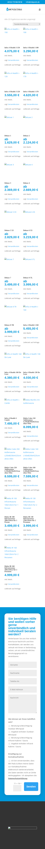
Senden (31, 786)
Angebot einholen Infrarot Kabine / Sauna (20, 745)
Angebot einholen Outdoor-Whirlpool (21, 733)
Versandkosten (13, 60)
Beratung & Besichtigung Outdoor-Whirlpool (20, 727)
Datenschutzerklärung (17, 778)
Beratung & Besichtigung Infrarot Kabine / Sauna (20, 739)
